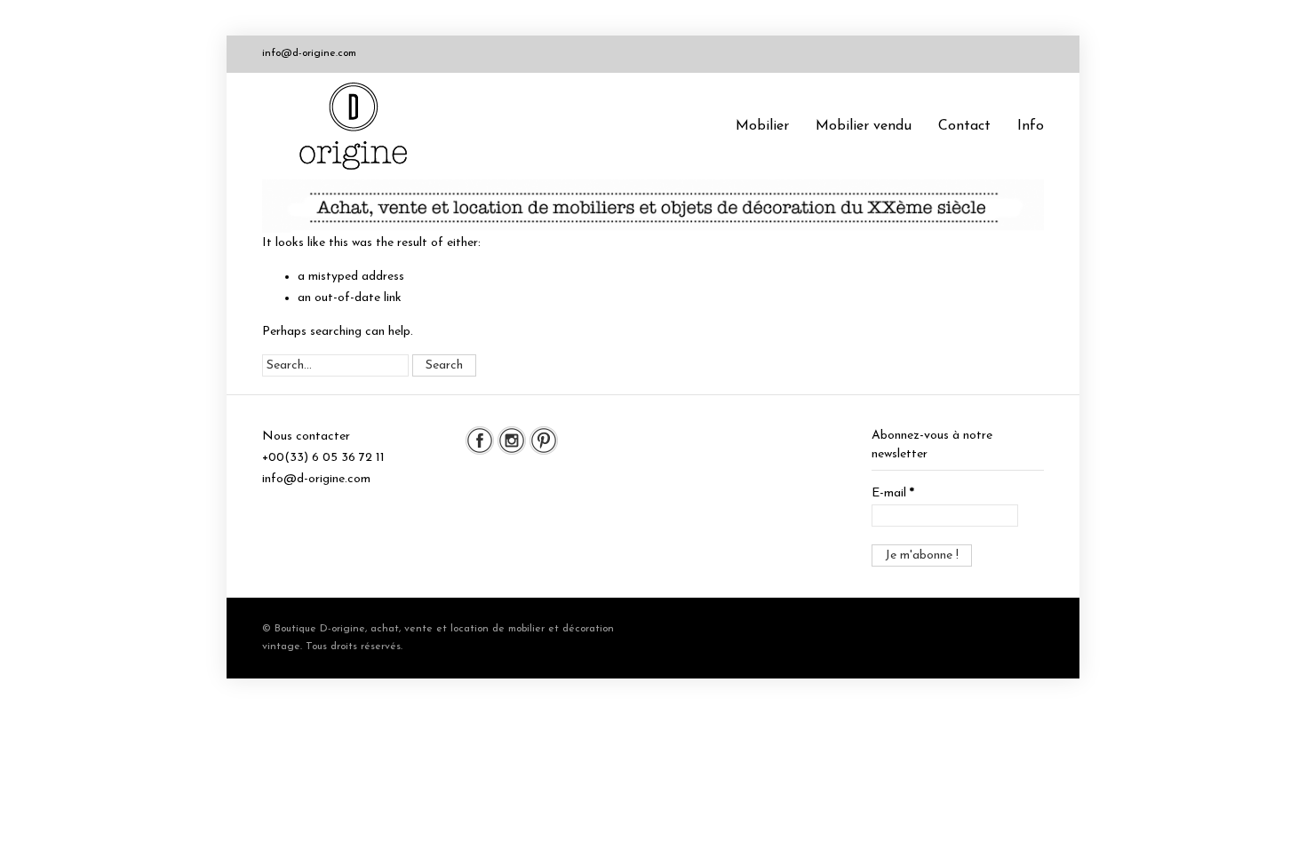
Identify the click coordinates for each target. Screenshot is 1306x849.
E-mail (893, 493)
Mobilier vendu (864, 126)
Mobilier (762, 126)
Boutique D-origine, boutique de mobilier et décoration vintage (360, 126)
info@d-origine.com (309, 53)
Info (1030, 126)
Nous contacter (306, 436)
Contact (964, 126)
